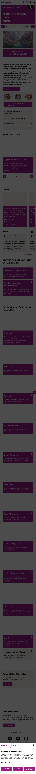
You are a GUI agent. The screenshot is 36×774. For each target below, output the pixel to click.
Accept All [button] (6, 768)
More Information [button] (29, 768)
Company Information (14, 762)
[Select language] (34, 745)
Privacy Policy (4, 762)
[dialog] (18, 758)
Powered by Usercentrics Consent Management (18, 772)
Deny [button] (18, 768)
